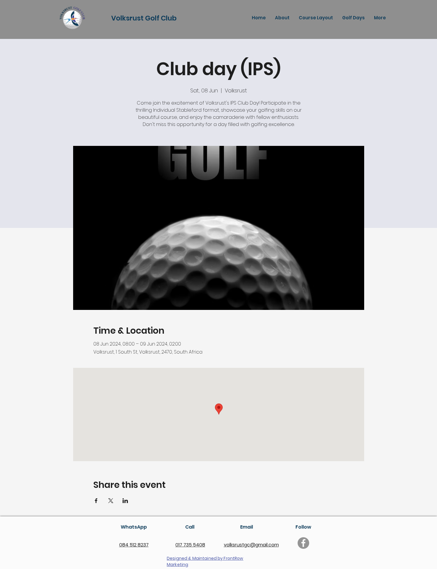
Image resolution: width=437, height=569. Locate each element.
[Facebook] (303, 543)
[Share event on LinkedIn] (125, 500)
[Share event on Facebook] (96, 500)
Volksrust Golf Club (144, 18)
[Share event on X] (111, 500)
